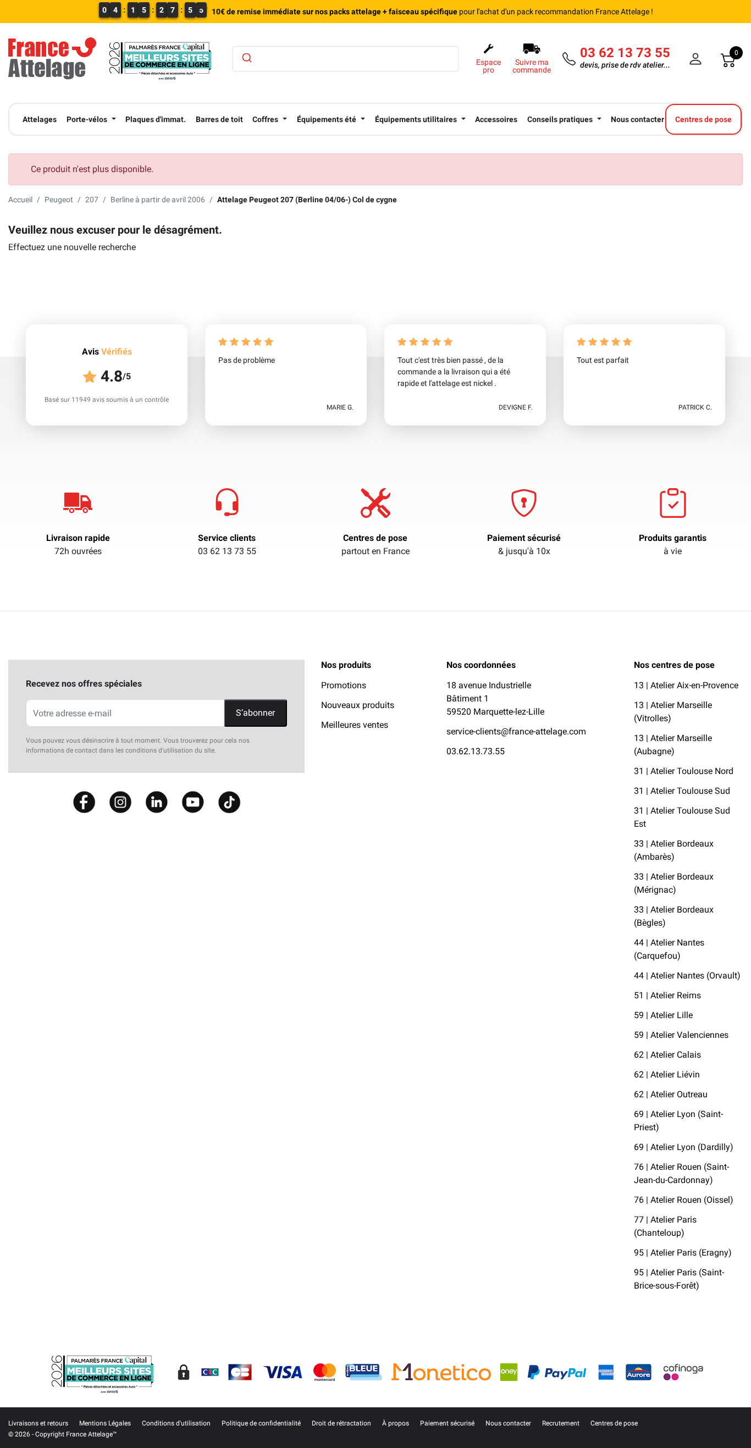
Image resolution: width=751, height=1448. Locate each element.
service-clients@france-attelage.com (516, 731)
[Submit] (246, 58)
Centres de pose (375, 538)
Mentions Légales (105, 1423)
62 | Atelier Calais (667, 1054)
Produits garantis (672, 538)
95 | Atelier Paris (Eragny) (683, 1252)
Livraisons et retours (38, 1423)
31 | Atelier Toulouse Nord (683, 771)
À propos (395, 1423)
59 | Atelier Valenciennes (681, 1035)
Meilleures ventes (354, 725)
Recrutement (560, 1423)
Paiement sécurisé (524, 538)
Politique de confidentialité (261, 1423)
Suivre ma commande (531, 66)
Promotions (343, 685)
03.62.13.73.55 (475, 751)
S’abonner (255, 713)
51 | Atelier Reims (667, 995)
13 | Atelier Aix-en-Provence (686, 685)
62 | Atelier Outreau (671, 1094)
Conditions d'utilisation (176, 1423)
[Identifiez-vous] (695, 59)
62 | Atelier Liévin (667, 1074)
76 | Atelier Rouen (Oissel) (683, 1200)
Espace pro (488, 66)
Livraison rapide (78, 538)
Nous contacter (508, 1423)
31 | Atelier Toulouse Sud (682, 791)
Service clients (227, 538)
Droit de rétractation (341, 1423)
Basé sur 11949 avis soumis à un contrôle (107, 400)
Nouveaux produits (357, 705)
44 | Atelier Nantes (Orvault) (687, 975)
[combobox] (346, 58)
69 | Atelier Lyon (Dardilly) (683, 1147)
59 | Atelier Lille (663, 1015)
